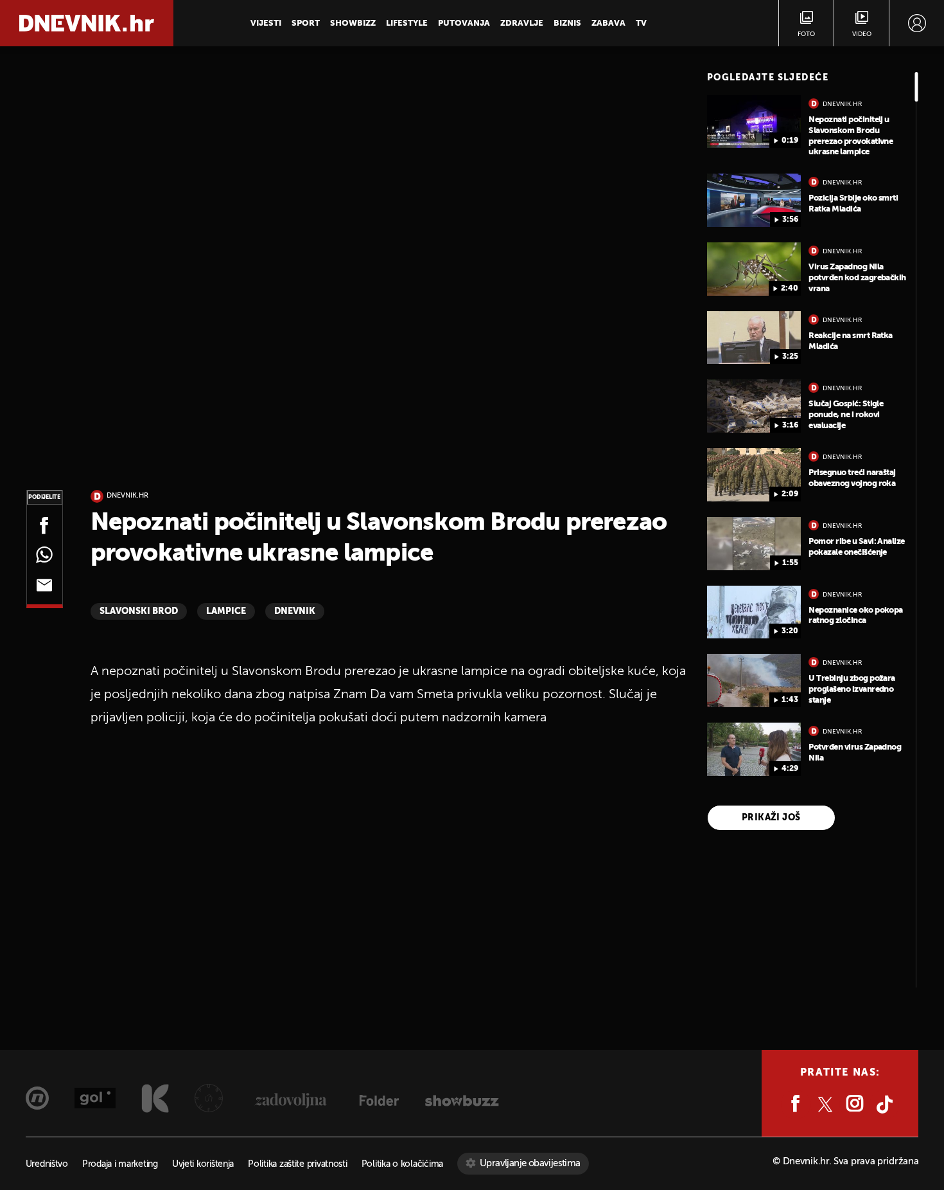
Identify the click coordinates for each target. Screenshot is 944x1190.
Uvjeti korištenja (203, 1164)
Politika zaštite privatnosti (297, 1164)
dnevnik (294, 611)
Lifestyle (407, 23)
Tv (641, 23)
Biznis (567, 23)
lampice (226, 611)
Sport (306, 23)
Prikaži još (771, 817)
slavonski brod (139, 611)
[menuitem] (916, 23)
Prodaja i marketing (120, 1164)
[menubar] (916, 23)
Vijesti (265, 23)
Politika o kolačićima (402, 1164)
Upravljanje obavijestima (530, 1163)
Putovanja (464, 23)
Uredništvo (47, 1164)
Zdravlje (521, 23)
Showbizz (353, 23)
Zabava (608, 23)
